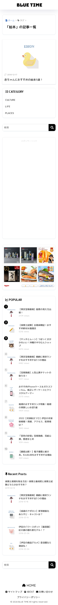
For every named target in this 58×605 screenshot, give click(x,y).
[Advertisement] (29, 189)
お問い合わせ (45, 591)
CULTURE (10, 100)
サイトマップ (15, 591)
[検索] (52, 127)
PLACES (9, 113)
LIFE (7, 106)
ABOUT (30, 591)
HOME (31, 585)
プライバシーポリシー (28, 597)
